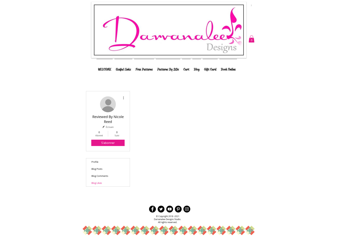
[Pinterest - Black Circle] (178, 209)
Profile (94, 161)
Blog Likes (96, 183)
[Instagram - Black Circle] (186, 209)
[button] (252, 39)
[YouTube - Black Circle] (169, 209)
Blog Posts (96, 168)
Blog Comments (99, 175)
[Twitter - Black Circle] (161, 209)
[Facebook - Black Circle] (152, 209)
